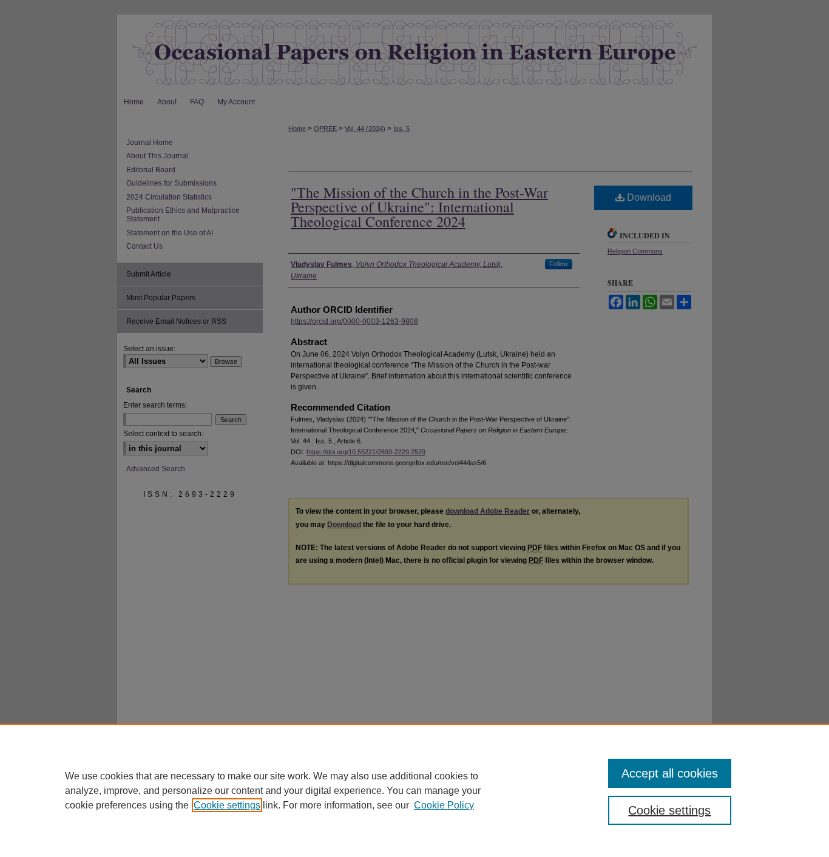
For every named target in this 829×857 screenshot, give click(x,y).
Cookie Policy (444, 805)
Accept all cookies (669, 773)
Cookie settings (227, 805)
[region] (414, 790)
